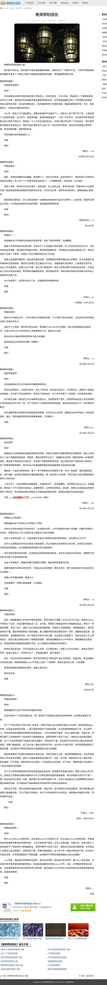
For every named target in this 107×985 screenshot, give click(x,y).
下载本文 (62, 20)
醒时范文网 (49, 982)
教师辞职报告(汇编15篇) (12, 965)
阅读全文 (52, 20)
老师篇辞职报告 (55, 961)
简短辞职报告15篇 (9, 961)
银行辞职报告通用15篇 (11, 957)
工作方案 (53, 3)
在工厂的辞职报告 (9, 953)
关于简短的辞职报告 (57, 957)
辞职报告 (28, 8)
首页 (12, 8)
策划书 (85, 3)
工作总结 (29, 3)
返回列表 (90, 976)
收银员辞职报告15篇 (10, 969)
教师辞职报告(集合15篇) (17, 976)
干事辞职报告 (54, 953)
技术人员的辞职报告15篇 (12, 949)
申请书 (75, 3)
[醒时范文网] (10, 3)
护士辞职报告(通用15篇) (59, 949)
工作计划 (41, 3)
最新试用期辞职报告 (57, 969)
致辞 (104, 89)
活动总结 (65, 3)
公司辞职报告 (54, 965)
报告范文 (19, 8)
